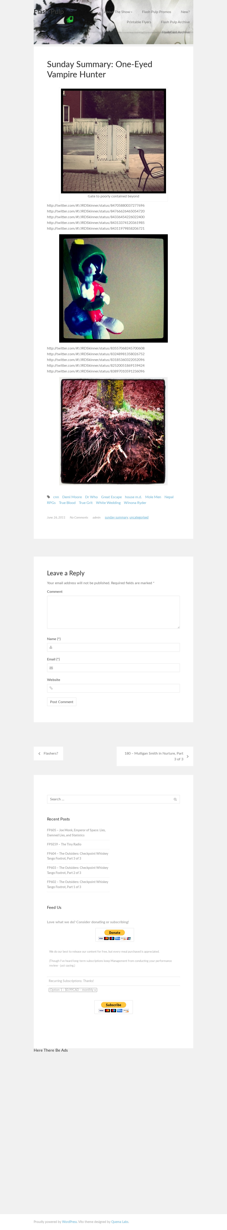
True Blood (67, 503)
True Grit (86, 503)
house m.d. (133, 497)
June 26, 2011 (56, 517)
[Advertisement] (80, 1123)
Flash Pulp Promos (156, 12)
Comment (55, 591)
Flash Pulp (49, 12)
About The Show (117, 12)
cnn (56, 497)
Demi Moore (72, 497)
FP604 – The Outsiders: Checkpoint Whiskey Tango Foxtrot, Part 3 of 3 (77, 856)
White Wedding (108, 503)
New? (185, 12)
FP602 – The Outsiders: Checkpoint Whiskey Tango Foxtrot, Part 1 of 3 (77, 885)
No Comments (79, 517)
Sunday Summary (116, 517)
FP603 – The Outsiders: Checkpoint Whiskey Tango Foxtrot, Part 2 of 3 (77, 870)
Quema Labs (119, 1222)
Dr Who (91, 497)
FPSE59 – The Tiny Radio (64, 844)
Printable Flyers (139, 22)
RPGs (51, 503)
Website (53, 680)
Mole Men (153, 497)
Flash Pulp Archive (175, 22)
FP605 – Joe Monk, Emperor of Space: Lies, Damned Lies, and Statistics (76, 833)
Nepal (169, 497)
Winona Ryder (135, 503)
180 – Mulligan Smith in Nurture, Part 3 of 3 (154, 756)
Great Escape (111, 497)
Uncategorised (139, 517)
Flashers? (51, 753)
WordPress (69, 1222)
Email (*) (53, 659)
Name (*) (54, 639)
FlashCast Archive (176, 32)
